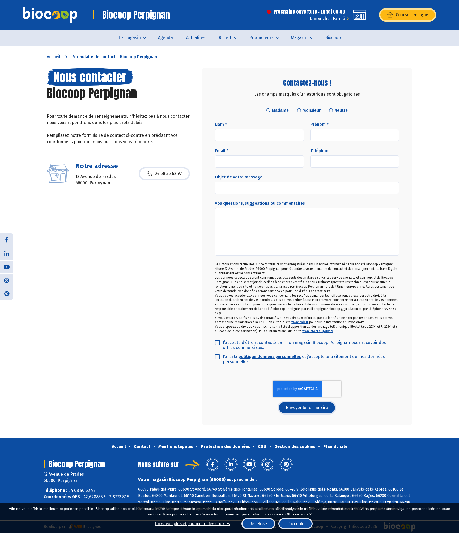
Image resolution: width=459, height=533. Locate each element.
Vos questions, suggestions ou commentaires (260, 203)
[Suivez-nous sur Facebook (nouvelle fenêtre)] (6, 240)
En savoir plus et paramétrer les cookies (192, 523)
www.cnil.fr (299, 322)
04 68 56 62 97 (168, 173)
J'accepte (295, 523)
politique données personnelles (270, 356)
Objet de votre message (238, 177)
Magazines (301, 37)
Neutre (341, 110)
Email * (221, 150)
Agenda (165, 37)
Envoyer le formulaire (307, 407)
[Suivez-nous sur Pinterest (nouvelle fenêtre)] (6, 293)
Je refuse (258, 523)
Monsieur (312, 110)
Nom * (221, 124)
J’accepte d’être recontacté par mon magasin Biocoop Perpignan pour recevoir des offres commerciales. (304, 345)
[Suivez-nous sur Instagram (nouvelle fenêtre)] (6, 280)
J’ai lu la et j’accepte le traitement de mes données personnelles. (304, 359)
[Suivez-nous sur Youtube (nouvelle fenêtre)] (6, 266)
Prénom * (319, 124)
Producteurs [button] (261, 37)
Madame (280, 110)
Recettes (227, 37)
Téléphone (320, 150)
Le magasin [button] (129, 37)
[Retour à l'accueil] (50, 15)
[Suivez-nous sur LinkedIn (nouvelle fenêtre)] (6, 253)
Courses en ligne (412, 14)
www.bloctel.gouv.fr (317, 331)
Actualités (195, 37)
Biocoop (333, 37)
